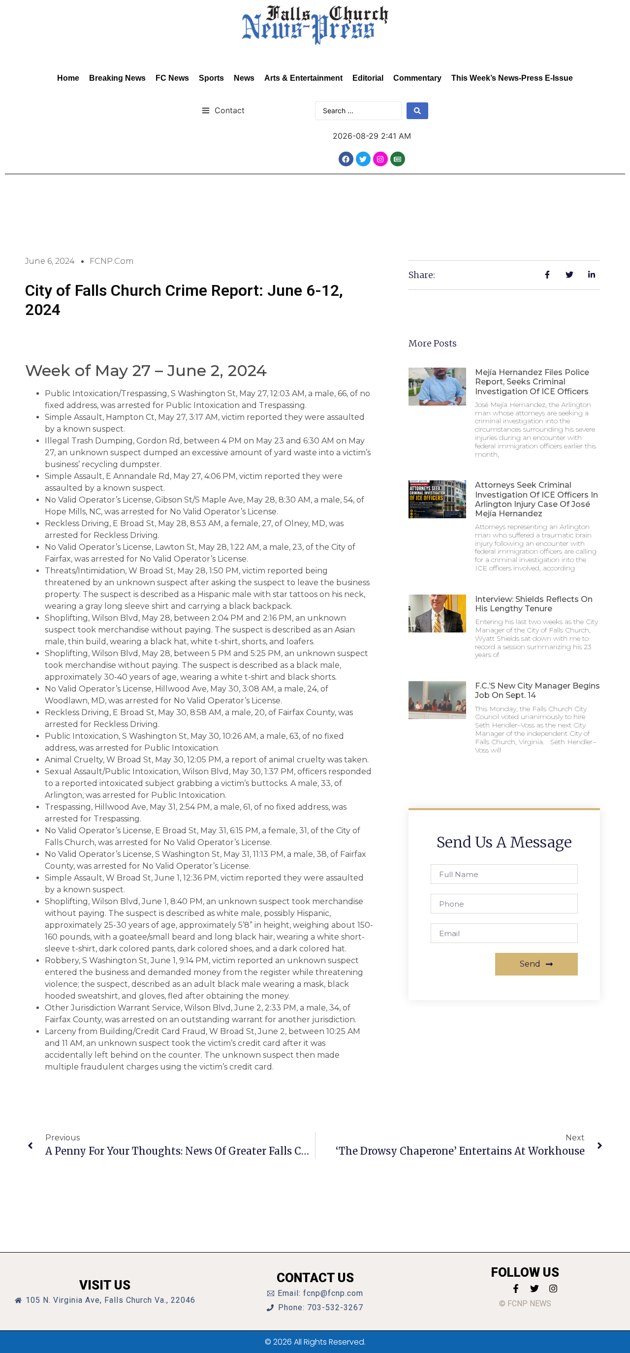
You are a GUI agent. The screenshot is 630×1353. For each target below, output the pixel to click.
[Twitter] (363, 159)
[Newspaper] (397, 159)
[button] (223, 110)
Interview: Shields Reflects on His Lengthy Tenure (534, 604)
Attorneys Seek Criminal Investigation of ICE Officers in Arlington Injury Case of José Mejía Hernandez (536, 499)
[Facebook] (346, 159)
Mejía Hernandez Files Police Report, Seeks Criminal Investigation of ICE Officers (532, 382)
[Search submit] (417, 110)
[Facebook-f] (515, 1288)
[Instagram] (380, 159)
